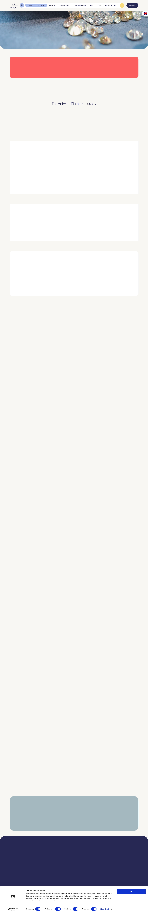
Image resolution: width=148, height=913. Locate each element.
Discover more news (74, 794)
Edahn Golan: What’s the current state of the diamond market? (35, 730)
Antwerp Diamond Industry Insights (121, 180)
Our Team (40, 880)
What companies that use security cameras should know (32, 407)
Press (82, 877)
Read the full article (19, 370)
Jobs (38, 877)
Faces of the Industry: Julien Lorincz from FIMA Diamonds (33, 499)
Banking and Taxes (16, 880)
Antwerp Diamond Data (64, 872)
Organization (41, 872)
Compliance (14, 872)
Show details (104, 909)
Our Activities (41, 875)
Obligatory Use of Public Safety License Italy (27, 638)
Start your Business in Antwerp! (116, 298)
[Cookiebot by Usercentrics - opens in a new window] (13, 909)
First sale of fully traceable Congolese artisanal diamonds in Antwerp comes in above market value (49, 591)
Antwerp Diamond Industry (65, 875)
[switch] (58, 909)
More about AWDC (97, 180)
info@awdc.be (91, 846)
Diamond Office (15, 875)
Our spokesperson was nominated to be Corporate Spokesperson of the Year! (41, 545)
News (82, 875)
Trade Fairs (13, 877)
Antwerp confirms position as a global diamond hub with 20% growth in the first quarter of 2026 (48, 776)
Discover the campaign (14, 227)
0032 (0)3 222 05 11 (92, 843)
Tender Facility (42, 883)
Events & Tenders (86, 872)
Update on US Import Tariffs (116, 80)
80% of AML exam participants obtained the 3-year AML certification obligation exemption (46, 453)
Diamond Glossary (63, 883)
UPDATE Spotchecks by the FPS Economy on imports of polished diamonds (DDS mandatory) (48, 684)
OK (131, 891)
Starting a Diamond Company (19, 883)
